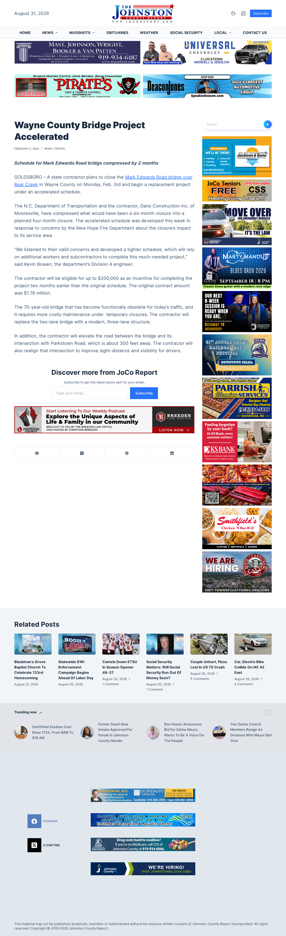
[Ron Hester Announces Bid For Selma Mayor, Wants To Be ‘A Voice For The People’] (153, 732)
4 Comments (243, 684)
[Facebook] (233, 13)
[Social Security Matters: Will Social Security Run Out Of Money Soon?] (165, 644)
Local (220, 32)
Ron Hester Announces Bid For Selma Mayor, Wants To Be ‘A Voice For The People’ (184, 732)
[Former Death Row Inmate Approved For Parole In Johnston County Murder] (87, 732)
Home (25, 32)
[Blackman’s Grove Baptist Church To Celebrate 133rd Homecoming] (33, 644)
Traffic (59, 148)
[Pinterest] (127, 453)
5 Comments (199, 679)
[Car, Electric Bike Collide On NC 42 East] (253, 644)
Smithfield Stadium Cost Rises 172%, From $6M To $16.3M (52, 732)
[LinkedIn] (171, 453)
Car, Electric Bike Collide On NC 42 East (249, 667)
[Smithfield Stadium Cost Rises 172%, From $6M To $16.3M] (21, 732)
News (47, 32)
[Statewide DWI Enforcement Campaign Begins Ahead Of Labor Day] (77, 644)
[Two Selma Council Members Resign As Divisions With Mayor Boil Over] (219, 732)
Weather (149, 32)
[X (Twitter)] (243, 13)
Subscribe (260, 13)
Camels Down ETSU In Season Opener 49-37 (119, 667)
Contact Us (255, 32)
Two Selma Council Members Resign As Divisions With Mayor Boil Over (251, 732)
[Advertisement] (242, 831)
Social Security (186, 32)
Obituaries (117, 32)
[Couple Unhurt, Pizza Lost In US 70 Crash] (209, 644)
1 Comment (110, 684)
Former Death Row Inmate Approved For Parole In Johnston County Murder (115, 732)
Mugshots (79, 32)
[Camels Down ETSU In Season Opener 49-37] (121, 644)
